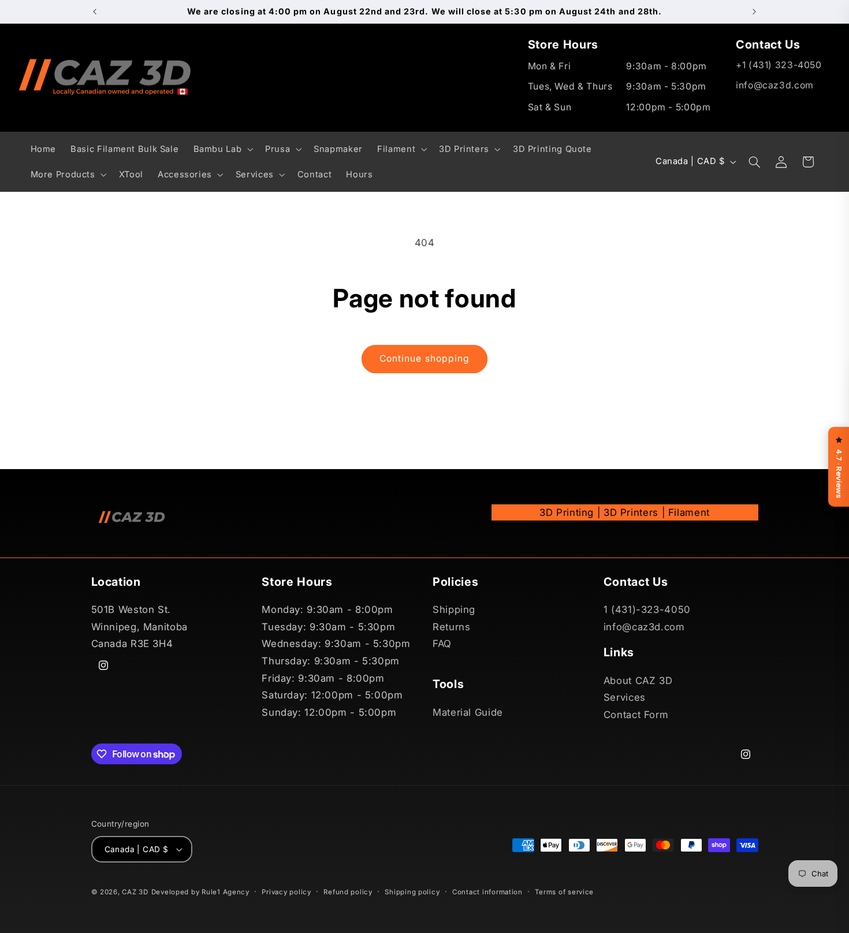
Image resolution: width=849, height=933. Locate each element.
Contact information (487, 892)
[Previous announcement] (94, 11)
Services (625, 697)
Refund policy (348, 892)
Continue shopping (424, 358)
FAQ (442, 644)
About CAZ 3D (638, 680)
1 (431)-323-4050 (647, 609)
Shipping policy (412, 892)
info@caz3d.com (775, 85)
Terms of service (564, 892)
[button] (222, 149)
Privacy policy (286, 892)
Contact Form (636, 714)
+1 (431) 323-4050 (779, 65)
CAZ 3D (135, 892)
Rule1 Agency (226, 892)
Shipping (454, 609)
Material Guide (468, 712)
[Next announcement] (754, 11)
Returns (451, 627)
